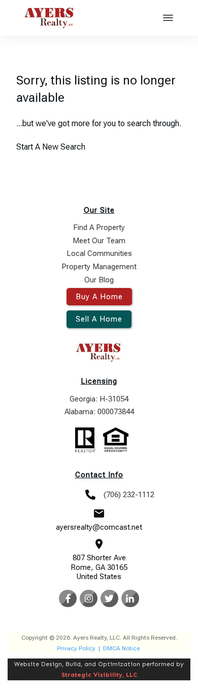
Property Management (99, 266)
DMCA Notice (121, 648)
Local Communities (99, 253)
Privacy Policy (76, 648)
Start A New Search (50, 147)
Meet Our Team (99, 240)
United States (99, 576)
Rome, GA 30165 (99, 567)
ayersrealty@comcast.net (99, 527)
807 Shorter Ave (99, 557)
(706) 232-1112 (129, 494)
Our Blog (99, 279)
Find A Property (99, 227)
